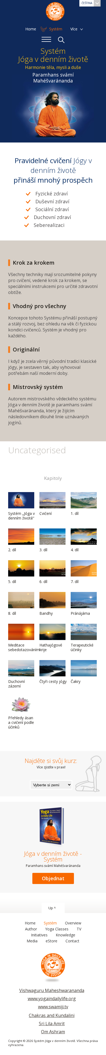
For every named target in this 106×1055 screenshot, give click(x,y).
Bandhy (46, 613)
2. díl (12, 549)
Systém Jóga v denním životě (55, 11)
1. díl (75, 513)
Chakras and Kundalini (51, 1015)
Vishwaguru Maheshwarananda (51, 990)
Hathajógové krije (50, 647)
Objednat (53, 878)
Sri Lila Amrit (52, 1024)
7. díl (75, 581)
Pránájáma (80, 613)
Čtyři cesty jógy (53, 681)
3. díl (43, 549)
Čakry (75, 681)
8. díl (12, 613)
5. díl (12, 581)
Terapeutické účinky (82, 647)
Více (73, 28)
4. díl (75, 549)
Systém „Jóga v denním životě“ (21, 516)
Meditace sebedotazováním (24, 647)
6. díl (43, 581)
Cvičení (45, 513)
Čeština (87, 3)
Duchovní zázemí (16, 684)
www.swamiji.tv (53, 1007)
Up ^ (52, 907)
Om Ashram (53, 1032)
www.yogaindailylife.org (52, 999)
